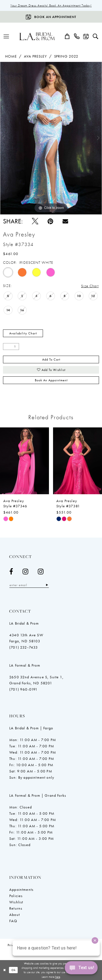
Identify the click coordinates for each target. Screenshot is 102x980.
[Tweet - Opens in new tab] (35, 221)
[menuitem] (6, 36)
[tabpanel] (51, 138)
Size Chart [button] (90, 285)
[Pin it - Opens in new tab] (50, 221)
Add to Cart (51, 359)
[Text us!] (81, 969)
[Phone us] (77, 36)
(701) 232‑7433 (23, 647)
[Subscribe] (47, 585)
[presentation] (44, 460)
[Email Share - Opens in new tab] (65, 221)
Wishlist (16, 902)
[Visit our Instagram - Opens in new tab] (26, 571)
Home (11, 56)
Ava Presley (35, 56)
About (14, 914)
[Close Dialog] (4, 970)
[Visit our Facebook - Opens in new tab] (11, 571)
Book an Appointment (51, 380)
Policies (16, 895)
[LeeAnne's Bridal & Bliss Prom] (37, 36)
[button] (6, 36)
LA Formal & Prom (24, 665)
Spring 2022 (66, 56)
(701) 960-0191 (23, 689)
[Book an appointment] (86, 36)
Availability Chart (23, 333)
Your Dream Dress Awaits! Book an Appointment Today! (51, 5)
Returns (15, 908)
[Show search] (95, 36)
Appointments (21, 889)
